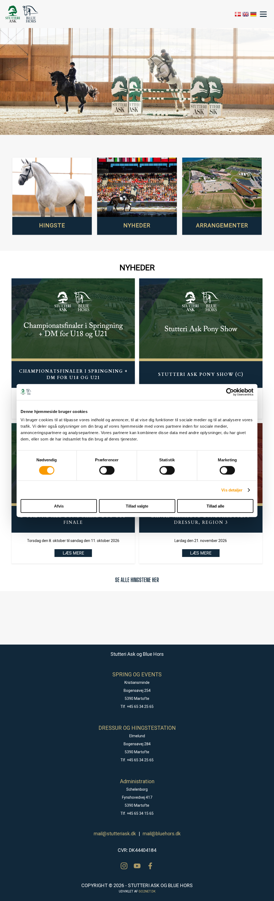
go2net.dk (147, 891)
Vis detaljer (231, 489)
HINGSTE (52, 225)
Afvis (59, 506)
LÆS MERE (73, 553)
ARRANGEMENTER (222, 225)
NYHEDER (136, 225)
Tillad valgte (137, 506)
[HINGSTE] (52, 187)
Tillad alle (215, 506)
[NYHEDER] (137, 187)
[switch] (107, 470)
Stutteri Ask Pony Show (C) (200, 374)
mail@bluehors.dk (162, 833)
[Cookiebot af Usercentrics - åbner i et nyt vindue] (230, 392)
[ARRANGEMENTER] (222, 187)
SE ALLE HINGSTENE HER (137, 579)
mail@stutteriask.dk (115, 833)
